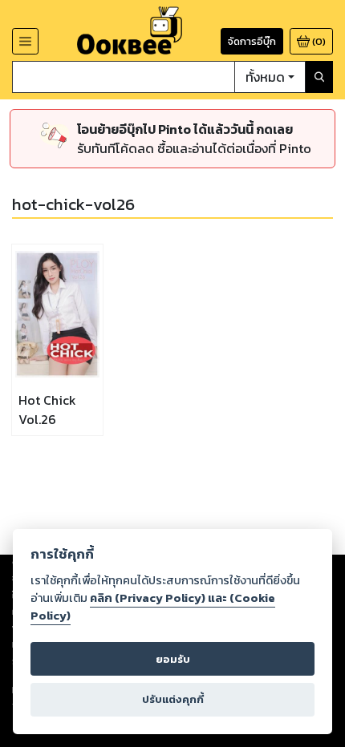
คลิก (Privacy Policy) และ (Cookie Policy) (152, 606)
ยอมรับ (173, 659)
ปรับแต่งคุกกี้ (173, 699)
